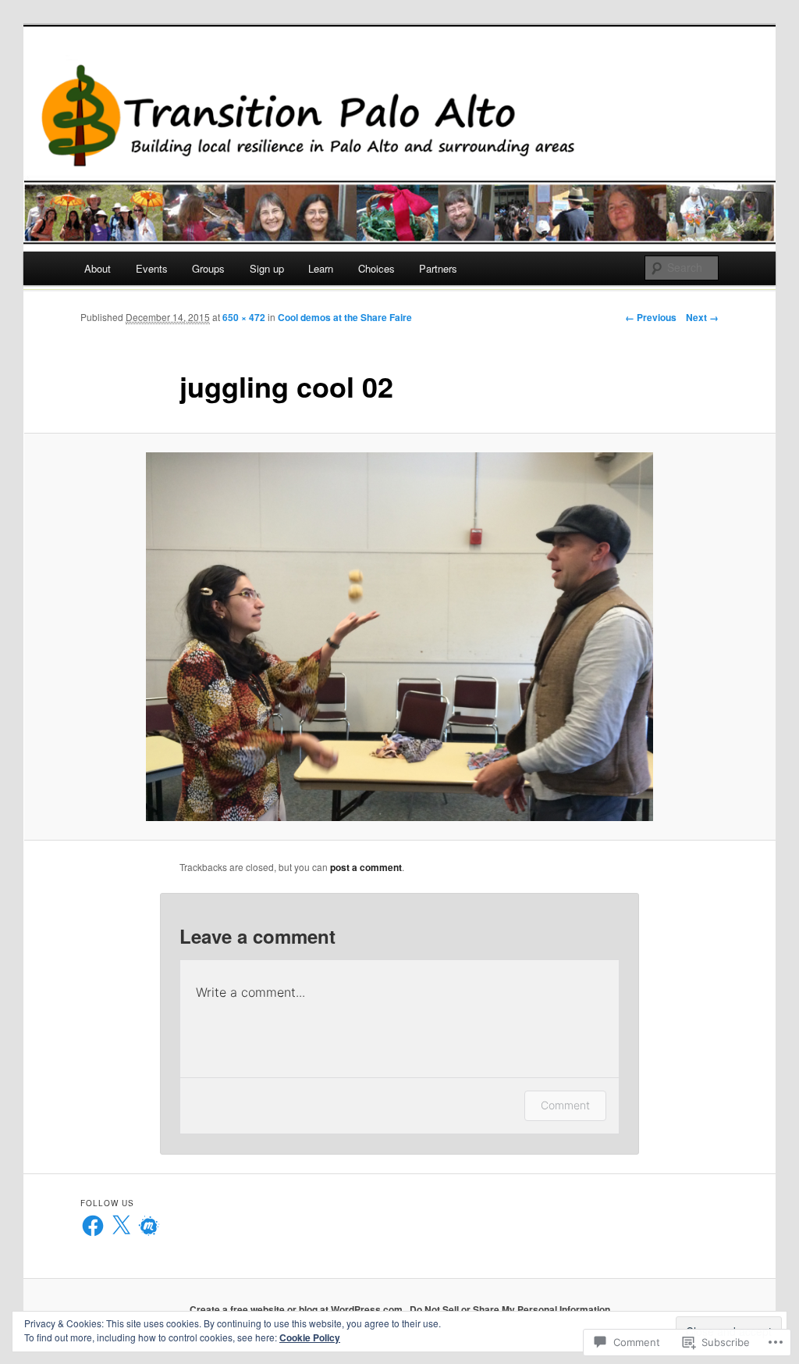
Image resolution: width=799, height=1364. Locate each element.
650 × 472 (243, 317)
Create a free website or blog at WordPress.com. (297, 1309)
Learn (320, 268)
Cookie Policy (309, 1337)
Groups (208, 268)
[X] (120, 1225)
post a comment (366, 867)
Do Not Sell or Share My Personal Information (510, 1309)
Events (152, 268)
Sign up (267, 268)
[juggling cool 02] (399, 636)
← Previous (650, 317)
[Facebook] (92, 1225)
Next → (702, 317)
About (97, 268)
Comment (565, 1105)
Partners (438, 268)
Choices (376, 268)
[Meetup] (149, 1225)
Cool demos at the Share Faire (345, 317)
